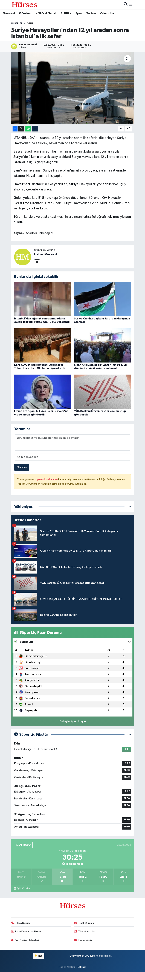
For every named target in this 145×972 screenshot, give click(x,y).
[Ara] (125, 4)
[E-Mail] (37, 262)
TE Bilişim (81, 967)
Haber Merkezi (45, 254)
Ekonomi (9, 13)
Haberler (16, 23)
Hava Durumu (23, 923)
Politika (66, 13)
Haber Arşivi (85, 940)
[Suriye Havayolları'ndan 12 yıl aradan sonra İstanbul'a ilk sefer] (72, 88)
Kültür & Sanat (46, 13)
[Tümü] (129, 506)
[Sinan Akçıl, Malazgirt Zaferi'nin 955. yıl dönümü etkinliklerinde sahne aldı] (102, 345)
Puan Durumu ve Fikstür (28, 931)
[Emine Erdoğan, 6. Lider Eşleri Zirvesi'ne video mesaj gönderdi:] (42, 391)
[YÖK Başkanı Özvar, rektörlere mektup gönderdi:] (102, 391)
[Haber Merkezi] (22, 256)
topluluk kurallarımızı (46, 479)
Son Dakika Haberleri (27, 940)
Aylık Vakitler (23, 888)
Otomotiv (107, 13)
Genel (31, 23)
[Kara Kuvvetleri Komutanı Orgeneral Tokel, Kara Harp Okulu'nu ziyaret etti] (42, 345)
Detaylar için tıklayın (72, 721)
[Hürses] (24, 4)
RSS (40, 955)
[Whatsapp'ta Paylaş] (28, 128)
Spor (79, 13)
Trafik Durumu (86, 923)
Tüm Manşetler (86, 931)
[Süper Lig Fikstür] (129, 734)
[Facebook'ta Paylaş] (15, 128)
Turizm (91, 13)
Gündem (25, 13)
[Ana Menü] (130, 4)
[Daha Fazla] (35, 128)
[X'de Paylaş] (21, 128)
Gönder (22, 467)
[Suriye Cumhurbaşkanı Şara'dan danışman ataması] (102, 298)
